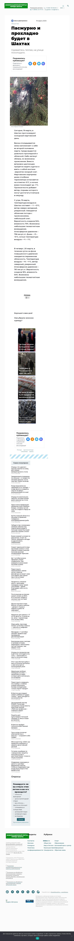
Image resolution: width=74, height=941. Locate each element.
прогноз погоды (28, 450)
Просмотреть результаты (20, 822)
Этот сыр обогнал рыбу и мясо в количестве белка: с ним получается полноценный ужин (20, 664)
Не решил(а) (19, 816)
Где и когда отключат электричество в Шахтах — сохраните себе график (20, 735)
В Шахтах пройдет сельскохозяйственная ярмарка (19, 726)
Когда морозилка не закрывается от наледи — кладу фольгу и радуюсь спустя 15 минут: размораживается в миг (20, 489)
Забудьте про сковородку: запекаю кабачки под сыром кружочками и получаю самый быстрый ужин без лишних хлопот (20, 528)
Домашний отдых (21, 812)
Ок (37, 938)
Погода (19, 450)
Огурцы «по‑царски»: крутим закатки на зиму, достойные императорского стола (20, 469)
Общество (15, 24)
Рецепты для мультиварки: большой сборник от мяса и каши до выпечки (20, 717)
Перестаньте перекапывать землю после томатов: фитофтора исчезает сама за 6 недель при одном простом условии (20, 573)
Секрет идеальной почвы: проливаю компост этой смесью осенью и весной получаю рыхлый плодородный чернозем (20, 550)
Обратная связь (60, 850)
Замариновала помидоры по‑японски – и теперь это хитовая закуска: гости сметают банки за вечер (20, 479)
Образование (59, 843)
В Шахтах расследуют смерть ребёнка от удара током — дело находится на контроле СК (20, 695)
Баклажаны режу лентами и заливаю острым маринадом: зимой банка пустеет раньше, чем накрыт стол (20, 645)
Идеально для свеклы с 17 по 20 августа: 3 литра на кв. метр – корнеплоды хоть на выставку (20, 617)
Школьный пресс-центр (63, 845)
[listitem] (30, 63)
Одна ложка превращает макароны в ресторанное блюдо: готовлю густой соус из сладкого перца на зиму (20, 508)
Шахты (31, 451)
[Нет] (72, 936)
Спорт (57, 841)
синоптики (24, 451)
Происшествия (49, 848)
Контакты (31, 841)
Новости (47, 841)
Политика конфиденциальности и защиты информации (14, 867)
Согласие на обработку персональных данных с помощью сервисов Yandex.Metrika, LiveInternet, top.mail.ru (15, 875)
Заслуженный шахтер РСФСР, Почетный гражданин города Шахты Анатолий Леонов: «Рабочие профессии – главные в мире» (20, 706)
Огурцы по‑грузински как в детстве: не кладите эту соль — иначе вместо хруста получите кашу (20, 655)
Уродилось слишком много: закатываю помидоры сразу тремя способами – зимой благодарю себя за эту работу (19, 585)
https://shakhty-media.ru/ (14, 844)
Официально (59, 848)
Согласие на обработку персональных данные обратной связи (14, 883)
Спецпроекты (48, 850)
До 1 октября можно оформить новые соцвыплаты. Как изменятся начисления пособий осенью (19, 561)
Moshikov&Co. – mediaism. (59, 892)
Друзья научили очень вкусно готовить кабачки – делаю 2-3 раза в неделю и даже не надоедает (20, 607)
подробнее (39, 933)
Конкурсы (31, 845)
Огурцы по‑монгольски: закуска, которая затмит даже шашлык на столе (20, 498)
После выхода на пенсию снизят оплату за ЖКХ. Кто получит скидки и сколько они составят (20, 597)
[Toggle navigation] (63, 5)
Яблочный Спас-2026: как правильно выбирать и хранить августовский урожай (20, 744)
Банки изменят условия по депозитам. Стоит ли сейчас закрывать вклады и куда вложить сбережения (20, 539)
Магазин (30, 843)
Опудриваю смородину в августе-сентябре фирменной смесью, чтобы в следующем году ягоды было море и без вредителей (20, 766)
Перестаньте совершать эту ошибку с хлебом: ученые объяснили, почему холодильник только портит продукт (20, 685)
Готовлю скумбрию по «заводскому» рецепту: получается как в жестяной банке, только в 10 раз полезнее (20, 754)
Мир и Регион (49, 845)
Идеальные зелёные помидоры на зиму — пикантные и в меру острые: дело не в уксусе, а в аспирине (20, 674)
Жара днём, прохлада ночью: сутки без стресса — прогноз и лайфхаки (20, 625)
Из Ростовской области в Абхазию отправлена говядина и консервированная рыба (20, 518)
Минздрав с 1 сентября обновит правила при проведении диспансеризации (19, 634)
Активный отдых (20, 814)
